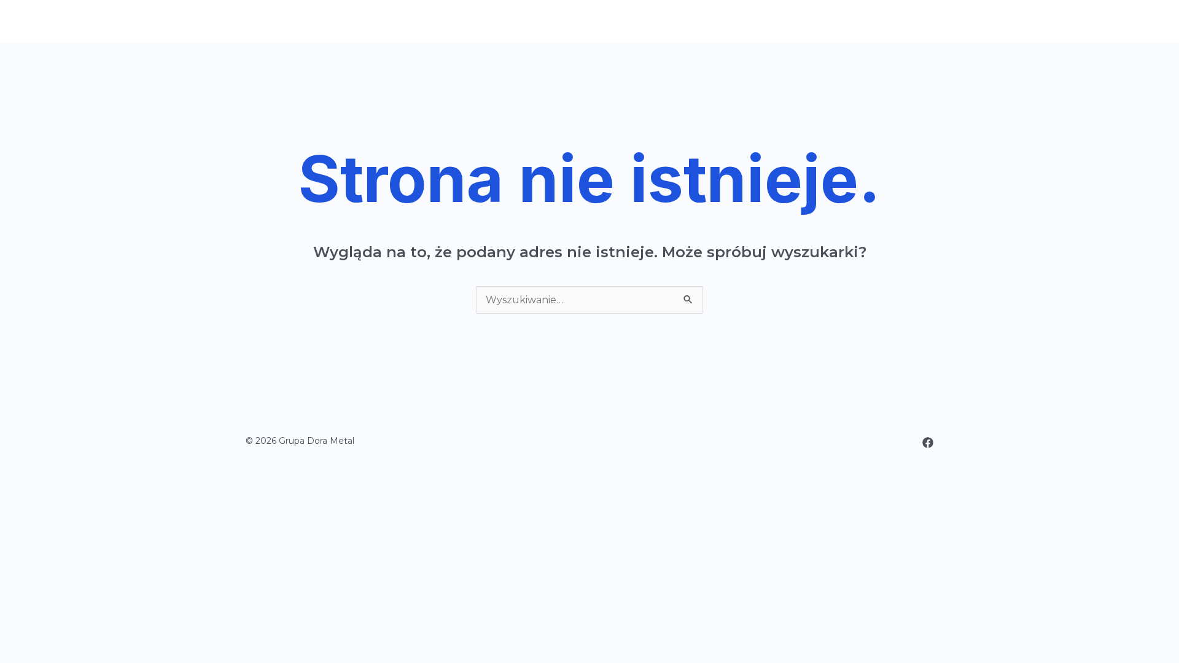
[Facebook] (927, 442)
